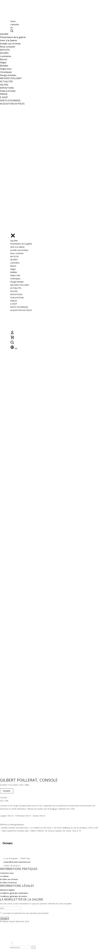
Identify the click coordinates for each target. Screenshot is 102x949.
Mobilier (4, 65)
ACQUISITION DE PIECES (12, 103)
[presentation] (33, 947)
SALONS (4, 84)
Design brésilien (8, 75)
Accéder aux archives (9, 879)
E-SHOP (4, 97)
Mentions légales (7, 890)
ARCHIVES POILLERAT (11, 78)
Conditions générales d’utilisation (14, 893)
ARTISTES (5, 49)
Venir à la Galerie (8, 40)
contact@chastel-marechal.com (16, 862)
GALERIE (4, 34)
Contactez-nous (7, 873)
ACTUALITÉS (6, 81)
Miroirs (3, 59)
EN (11, 27)
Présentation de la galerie (13, 37)
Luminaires (5, 56)
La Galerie (4, 876)
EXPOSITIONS (7, 87)
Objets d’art (6, 68)
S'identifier (14, 24)
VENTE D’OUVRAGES (10, 100)
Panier (13, 21)
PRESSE (3, 94)
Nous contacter (7, 46)
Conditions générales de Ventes (13, 896)
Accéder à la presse (8, 882)
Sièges (3, 62)
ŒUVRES (4, 53)
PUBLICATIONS (8, 91)
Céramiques (6, 72)
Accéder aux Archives (10, 43)
